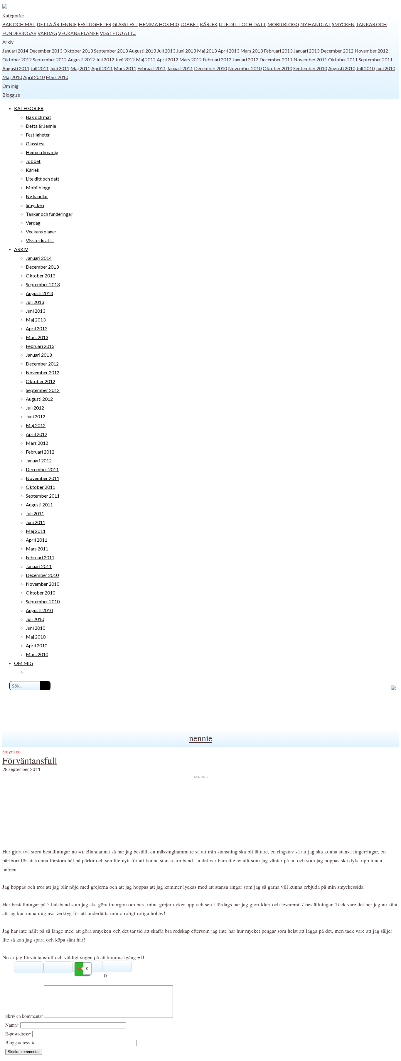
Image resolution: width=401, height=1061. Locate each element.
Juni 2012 (125, 59)
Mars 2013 (251, 50)
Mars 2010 (57, 77)
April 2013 (228, 50)
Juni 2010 (385, 68)
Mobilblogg (283, 24)
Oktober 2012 (17, 59)
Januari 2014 (15, 50)
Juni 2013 (186, 50)
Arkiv (8, 42)
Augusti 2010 (341, 68)
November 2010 (245, 68)
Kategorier (13, 15)
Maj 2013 (207, 50)
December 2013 (45, 50)
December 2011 (276, 59)
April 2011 (102, 68)
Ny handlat (315, 24)
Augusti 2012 (81, 59)
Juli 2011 (40, 68)
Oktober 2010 (277, 68)
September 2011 (375, 59)
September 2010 (310, 68)
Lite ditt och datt (242, 24)
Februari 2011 (151, 68)
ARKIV (21, 249)
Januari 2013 (306, 50)
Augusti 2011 (15, 68)
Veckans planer (78, 33)
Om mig (10, 86)
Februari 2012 (217, 59)
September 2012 (50, 59)
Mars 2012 (190, 59)
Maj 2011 (80, 68)
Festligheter (94, 24)
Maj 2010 (12, 77)
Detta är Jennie (57, 24)
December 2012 (337, 50)
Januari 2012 (245, 59)
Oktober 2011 (343, 59)
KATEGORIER (28, 108)
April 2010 (34, 77)
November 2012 (371, 50)
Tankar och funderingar (49, 214)
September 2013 (111, 50)
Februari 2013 (278, 50)
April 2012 (167, 59)
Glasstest (125, 24)
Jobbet (190, 24)
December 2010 (210, 68)
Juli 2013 (166, 50)
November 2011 (310, 59)
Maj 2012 (146, 59)
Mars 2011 (125, 68)
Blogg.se (11, 94)
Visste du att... (118, 33)
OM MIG (23, 663)
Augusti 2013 (142, 50)
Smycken (343, 24)
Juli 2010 (365, 68)
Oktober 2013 (78, 50)
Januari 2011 (180, 68)
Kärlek (209, 24)
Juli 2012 (105, 59)
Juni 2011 (59, 68)
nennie (200, 738)
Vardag (47, 33)
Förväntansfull (29, 760)
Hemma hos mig (159, 24)
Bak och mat (19, 24)
